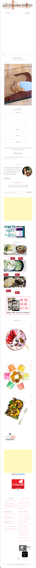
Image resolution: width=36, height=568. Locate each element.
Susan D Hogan (7, 526)
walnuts (25, 540)
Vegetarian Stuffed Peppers (10, 513)
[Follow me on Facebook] (9, 186)
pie (25, 529)
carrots (23, 506)
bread (27, 503)
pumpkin (24, 531)
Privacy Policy (26, 564)
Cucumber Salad (8, 272)
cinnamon (20, 517)
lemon (25, 524)
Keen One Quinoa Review (31, 366)
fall (27, 519)
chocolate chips (22, 514)
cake (19, 506)
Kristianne (6, 516)
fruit (30, 519)
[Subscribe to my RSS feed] (26, 186)
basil (19, 503)
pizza (27, 529)
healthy (25, 521)
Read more (7, 178)
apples (23, 501)
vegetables (20, 540)
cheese (26, 506)
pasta (20, 526)
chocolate (23, 511)
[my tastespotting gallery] (28, 550)
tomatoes (21, 537)
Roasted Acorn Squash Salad (31, 399)
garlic (20, 521)
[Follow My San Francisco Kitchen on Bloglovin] (18, 475)
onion (29, 524)
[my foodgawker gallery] (22, 550)
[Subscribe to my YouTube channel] (23, 186)
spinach (28, 533)
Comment (18, 112)
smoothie (21, 533)
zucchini (20, 542)
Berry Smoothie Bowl (31, 327)
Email (18, 135)
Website (18, 141)
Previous (6, 62)
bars (29, 501)
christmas (29, 514)
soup (25, 533)
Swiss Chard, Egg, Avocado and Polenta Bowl (10, 528)
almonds (19, 501)
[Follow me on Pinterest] (16, 186)
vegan (27, 538)
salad (28, 531)
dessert (25, 519)
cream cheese (20, 519)
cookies (26, 516)
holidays (20, 524)
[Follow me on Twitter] (12, 186)
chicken (21, 508)
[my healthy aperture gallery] (25, 560)
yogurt (29, 540)
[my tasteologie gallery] (25, 557)
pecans (23, 529)
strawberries (21, 535)
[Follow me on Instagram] (19, 186)
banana (26, 501)
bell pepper (23, 503)
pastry (23, 526)
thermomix (27, 535)
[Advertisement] (18, 34)
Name (18, 129)
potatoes (20, 531)
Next (30, 62)
